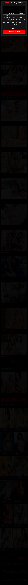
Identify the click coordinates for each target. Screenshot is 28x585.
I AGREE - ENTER (14, 32)
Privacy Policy (10, 24)
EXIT (14, 28)
